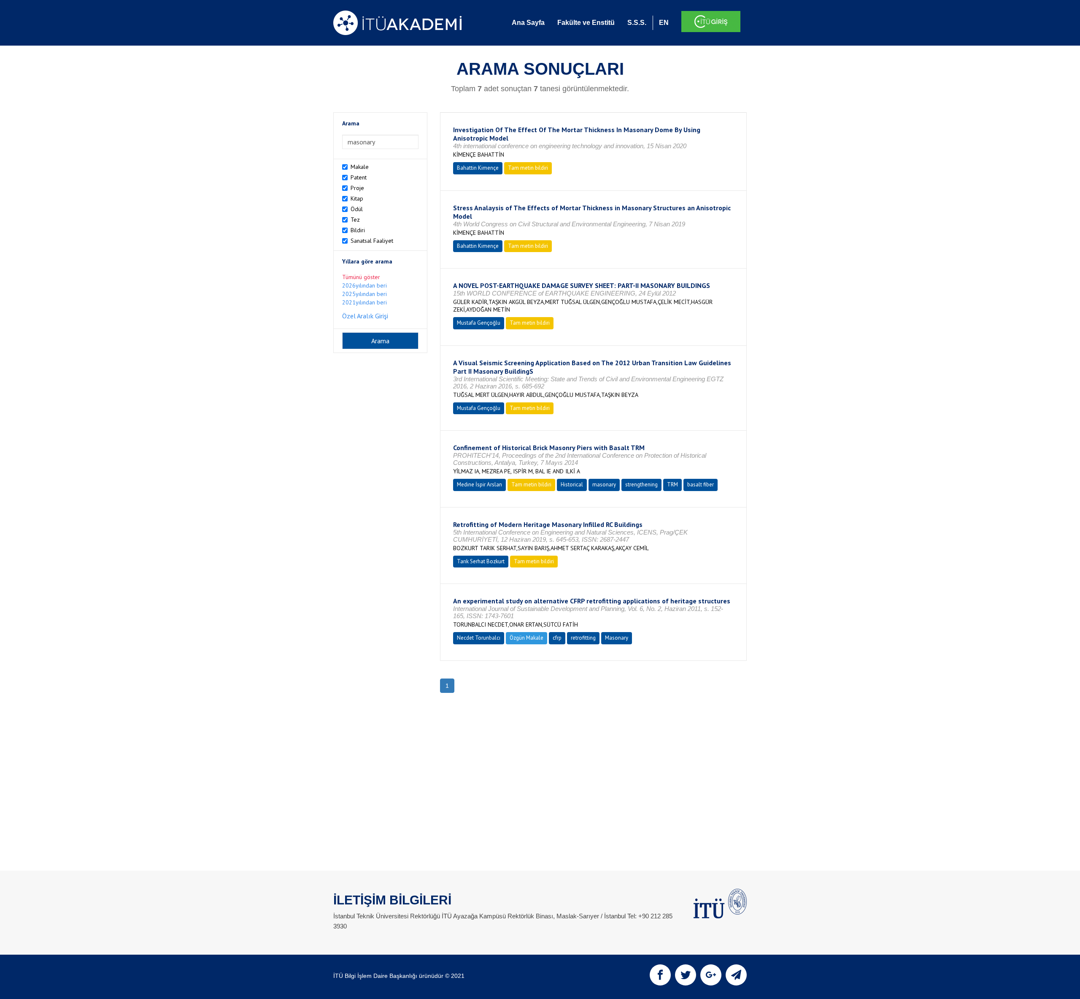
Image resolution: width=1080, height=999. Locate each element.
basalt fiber (700, 484)
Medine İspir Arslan (479, 484)
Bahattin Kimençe (478, 167)
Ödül (357, 209)
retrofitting (583, 637)
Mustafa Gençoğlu (478, 322)
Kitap (357, 198)
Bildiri (358, 230)
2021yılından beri (364, 302)
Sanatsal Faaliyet (372, 240)
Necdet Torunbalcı (478, 637)
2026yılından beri (364, 285)
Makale (360, 167)
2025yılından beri (364, 294)
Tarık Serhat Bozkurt (481, 561)
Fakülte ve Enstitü (586, 22)
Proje (357, 188)
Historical (572, 484)
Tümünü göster (361, 277)
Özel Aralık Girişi (365, 316)
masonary (604, 484)
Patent (359, 177)
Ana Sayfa (528, 22)
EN (664, 22)
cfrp (557, 637)
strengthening (641, 484)
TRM (672, 484)
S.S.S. (636, 22)
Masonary (616, 637)
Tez (355, 219)
